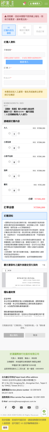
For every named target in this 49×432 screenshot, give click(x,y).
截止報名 (14, 335)
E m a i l (7, 78)
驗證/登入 (24, 62)
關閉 (5, 428)
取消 (35, 335)
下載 (43, 265)
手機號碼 (7, 50)
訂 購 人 (7, 68)
